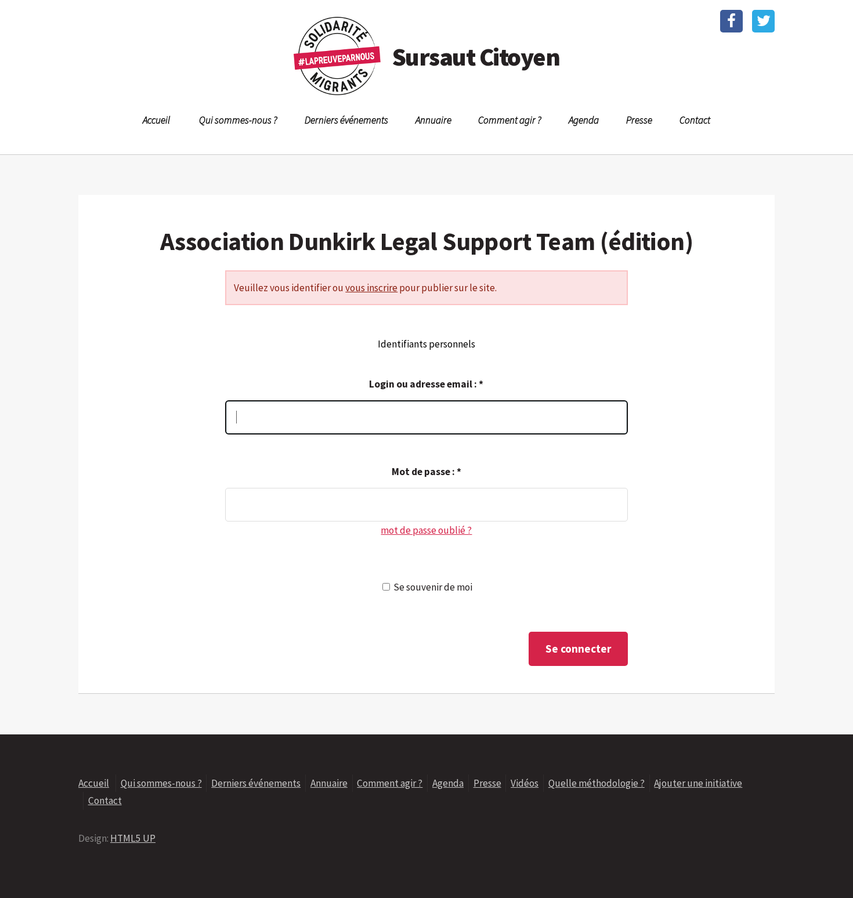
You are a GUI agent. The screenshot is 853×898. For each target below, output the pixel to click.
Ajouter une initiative (698, 783)
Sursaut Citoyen (475, 57)
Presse (639, 120)
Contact (694, 120)
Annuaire (433, 120)
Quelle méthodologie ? (596, 783)
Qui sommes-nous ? (238, 120)
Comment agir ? (509, 120)
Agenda (584, 120)
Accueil (156, 120)
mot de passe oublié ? (426, 530)
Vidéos (524, 783)
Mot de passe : (426, 471)
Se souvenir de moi (432, 587)
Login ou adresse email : (426, 384)
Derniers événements (346, 120)
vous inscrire (371, 287)
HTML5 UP (133, 838)
